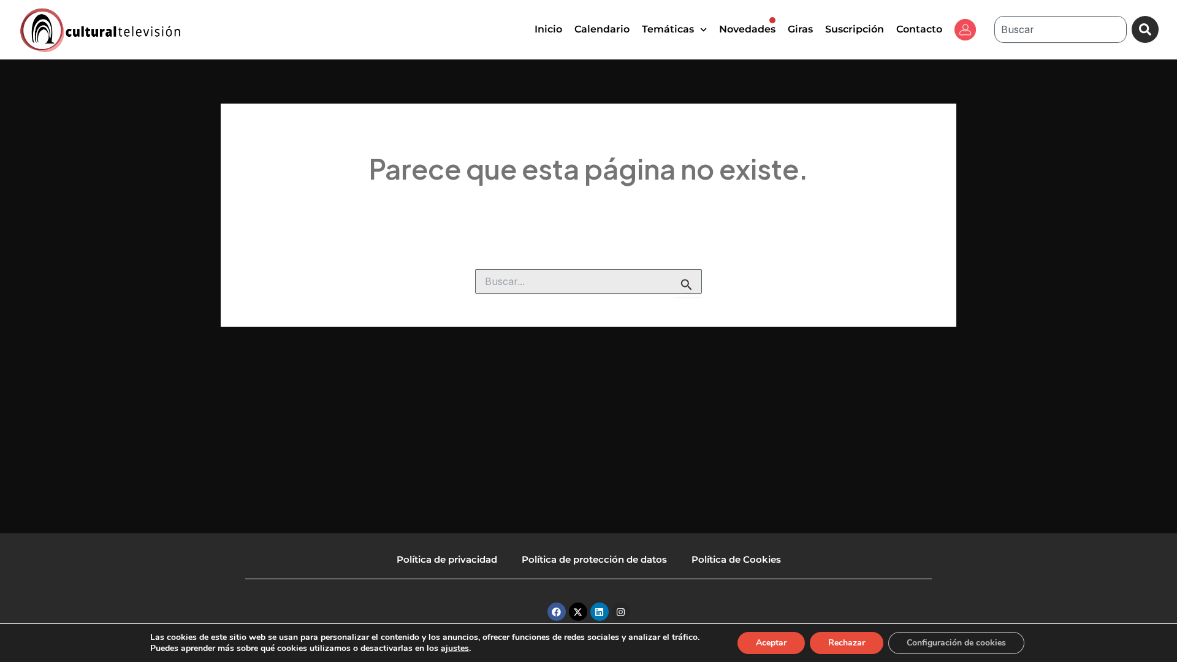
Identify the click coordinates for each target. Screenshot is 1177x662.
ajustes (455, 648)
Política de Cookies (736, 559)
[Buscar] (1145, 29)
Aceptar (771, 643)
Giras (800, 29)
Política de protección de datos (594, 559)
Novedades (747, 29)
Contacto (919, 29)
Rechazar (846, 643)
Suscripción (854, 29)
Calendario (602, 29)
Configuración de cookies (956, 643)
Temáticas (668, 29)
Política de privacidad (447, 559)
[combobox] (1060, 29)
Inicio (548, 29)
